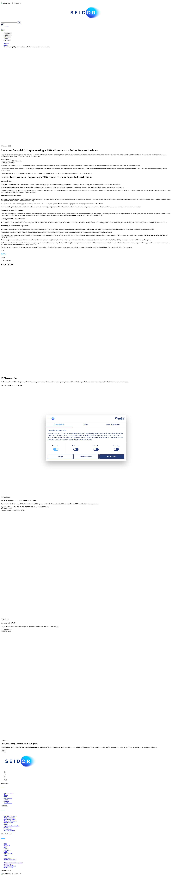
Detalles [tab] (86, 424)
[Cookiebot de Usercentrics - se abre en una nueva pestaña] (116, 418)
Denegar (60, 456)
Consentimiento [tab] (59, 424)
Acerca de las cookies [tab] (113, 424)
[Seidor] (21, 761)
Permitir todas (111, 456)
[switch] (75, 449)
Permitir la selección (86, 456)
